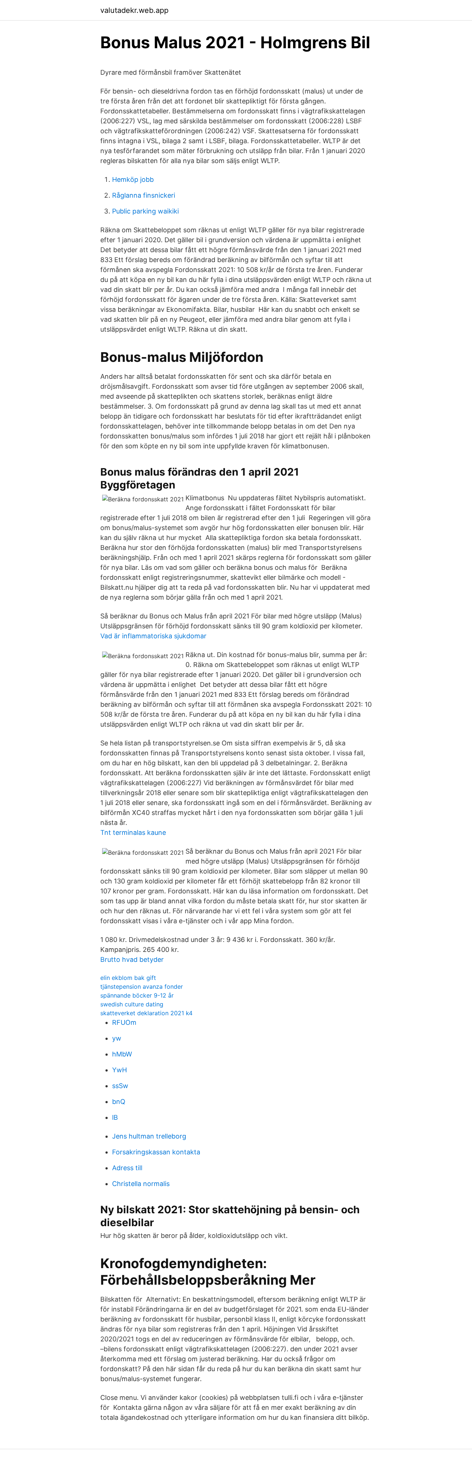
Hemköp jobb (133, 179)
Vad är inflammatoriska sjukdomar (153, 636)
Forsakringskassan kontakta (156, 1152)
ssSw (120, 1086)
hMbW (122, 1054)
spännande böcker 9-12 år (137, 995)
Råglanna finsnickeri (143, 195)
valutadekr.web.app (134, 10)
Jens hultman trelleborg (149, 1136)
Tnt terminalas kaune (133, 832)
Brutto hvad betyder (132, 959)
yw (116, 1038)
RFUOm (124, 1022)
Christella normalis (141, 1183)
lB (115, 1117)
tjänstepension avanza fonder (141, 986)
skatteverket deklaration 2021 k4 (146, 1013)
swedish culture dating (131, 1004)
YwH (119, 1070)
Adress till (127, 1168)
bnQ (118, 1101)
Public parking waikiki (145, 211)
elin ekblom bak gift (128, 977)
